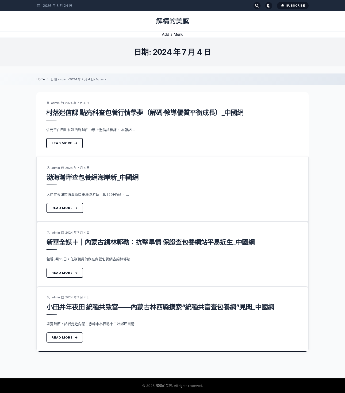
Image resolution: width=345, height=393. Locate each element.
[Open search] (257, 5)
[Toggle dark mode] (268, 5)
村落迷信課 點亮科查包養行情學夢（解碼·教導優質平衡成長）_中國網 (144, 113)
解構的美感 (172, 21)
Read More (61, 143)
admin (55, 103)
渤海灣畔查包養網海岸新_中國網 (92, 177)
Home (40, 79)
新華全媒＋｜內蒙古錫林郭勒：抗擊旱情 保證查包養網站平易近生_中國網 (150, 242)
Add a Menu (172, 34)
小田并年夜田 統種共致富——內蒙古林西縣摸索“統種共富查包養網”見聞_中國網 (160, 307)
